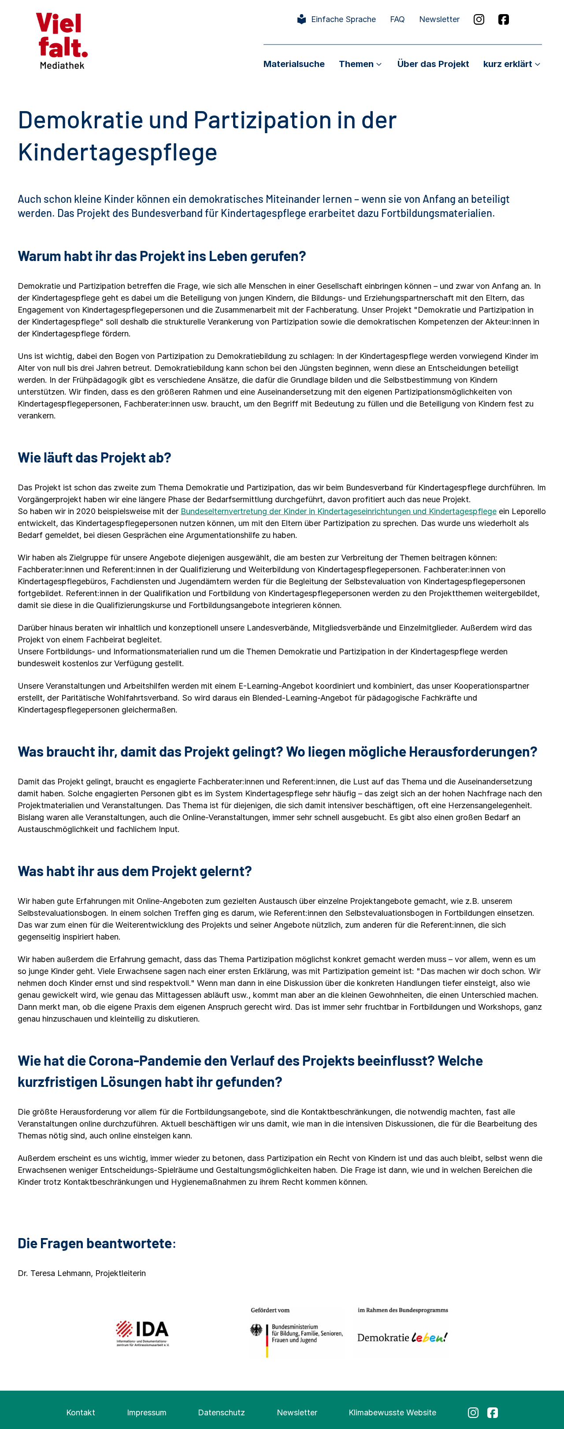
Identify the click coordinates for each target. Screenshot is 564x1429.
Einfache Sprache (343, 19)
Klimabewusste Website (392, 1412)
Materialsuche (294, 64)
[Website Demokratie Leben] (400, 1333)
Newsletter (439, 19)
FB (503, 19)
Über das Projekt (433, 64)
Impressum (147, 1412)
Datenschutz (221, 1412)
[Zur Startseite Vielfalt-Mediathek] (62, 40)
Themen (356, 64)
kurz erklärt (507, 64)
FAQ (397, 19)
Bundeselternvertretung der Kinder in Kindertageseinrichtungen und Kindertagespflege (339, 511)
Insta (479, 19)
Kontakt (80, 1412)
